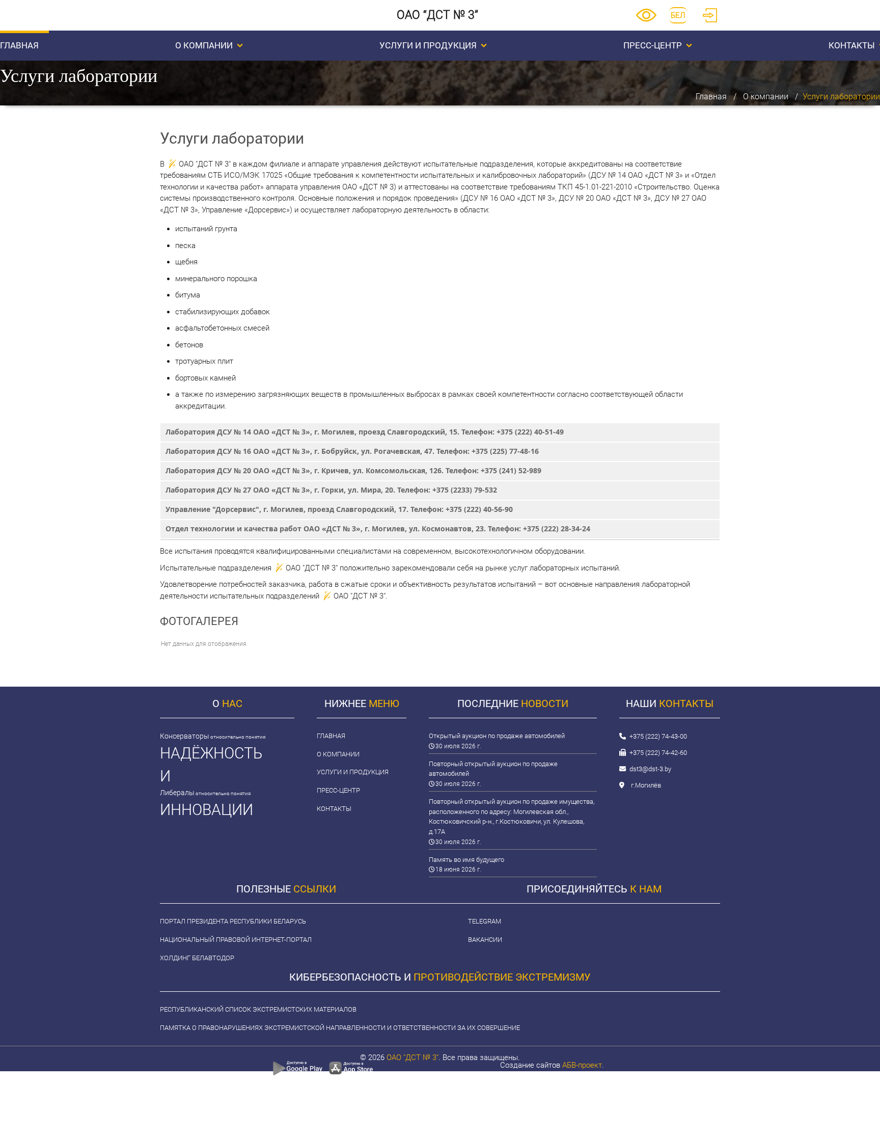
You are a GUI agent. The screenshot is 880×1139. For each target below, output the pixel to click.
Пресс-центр (652, 45)
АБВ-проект (582, 1065)
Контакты (334, 808)
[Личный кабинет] (710, 19)
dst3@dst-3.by (650, 769)
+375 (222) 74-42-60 (658, 752)
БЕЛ (678, 15)
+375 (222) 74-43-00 (658, 736)
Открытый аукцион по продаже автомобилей (497, 736)
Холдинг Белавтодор (197, 958)
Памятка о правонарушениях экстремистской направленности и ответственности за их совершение (340, 1028)
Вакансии (485, 939)
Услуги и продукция (428, 45)
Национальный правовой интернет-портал (236, 939)
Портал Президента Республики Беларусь (233, 921)
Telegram (484, 921)
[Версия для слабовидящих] (646, 19)
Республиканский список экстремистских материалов (258, 1009)
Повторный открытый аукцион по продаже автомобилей (493, 769)
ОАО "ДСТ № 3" (412, 1057)
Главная (711, 96)
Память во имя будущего (466, 859)
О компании (204, 45)
